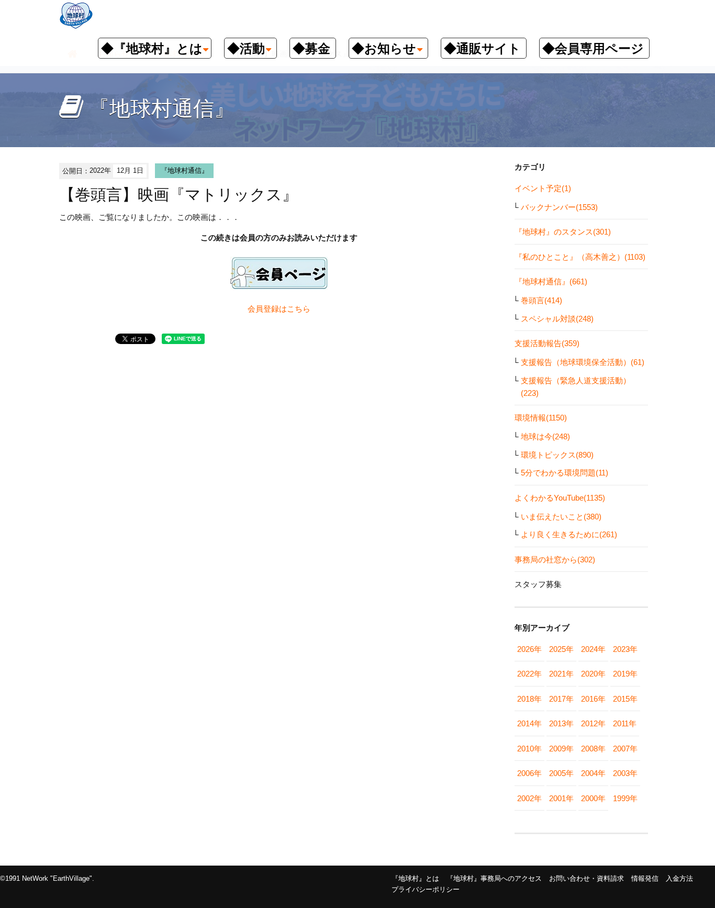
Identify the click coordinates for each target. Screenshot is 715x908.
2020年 (593, 673)
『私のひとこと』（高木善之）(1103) (580, 256)
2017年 (561, 698)
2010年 (529, 748)
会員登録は (267, 308)
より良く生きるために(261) (569, 534)
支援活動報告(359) (547, 343)
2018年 (529, 698)
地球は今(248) (545, 436)
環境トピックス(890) (557, 454)
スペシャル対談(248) (557, 318)
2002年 (529, 798)
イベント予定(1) (543, 188)
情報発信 (644, 878)
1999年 (625, 798)
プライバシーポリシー (426, 889)
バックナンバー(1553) (559, 207)
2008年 (593, 748)
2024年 (593, 649)
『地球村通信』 (184, 170)
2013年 (561, 723)
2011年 (624, 723)
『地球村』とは (415, 878)
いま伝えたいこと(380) (561, 516)
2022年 (529, 673)
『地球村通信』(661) (551, 281)
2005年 (561, 773)
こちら (298, 308)
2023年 (625, 649)
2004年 (593, 773)
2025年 (561, 649)
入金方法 (679, 878)
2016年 (593, 698)
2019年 (625, 673)
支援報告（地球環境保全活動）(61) (582, 362)
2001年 (561, 798)
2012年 (593, 723)
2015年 (625, 698)
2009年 (561, 748)
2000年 (593, 798)
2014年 (529, 723)
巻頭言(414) (541, 300)
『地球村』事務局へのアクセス (494, 878)
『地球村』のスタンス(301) (563, 231)
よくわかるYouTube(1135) (560, 497)
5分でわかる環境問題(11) (564, 472)
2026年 (529, 649)
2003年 (625, 773)
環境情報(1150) (541, 417)
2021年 (561, 673)
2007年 (625, 748)
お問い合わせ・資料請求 (586, 878)
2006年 (529, 773)
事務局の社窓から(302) (555, 559)
